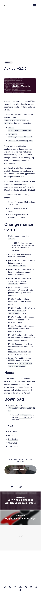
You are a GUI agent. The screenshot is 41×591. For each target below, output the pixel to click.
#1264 (11, 308)
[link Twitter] (5, 587)
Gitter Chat (12, 443)
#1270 (11, 317)
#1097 (11, 358)
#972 (11, 260)
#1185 (11, 335)
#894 (11, 269)
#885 (24, 176)
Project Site (12, 431)
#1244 (11, 326)
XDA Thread (13, 446)
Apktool (8, 62)
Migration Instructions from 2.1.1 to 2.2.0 (19, 190)
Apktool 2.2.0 (13, 405)
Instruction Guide (25, 417)
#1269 (14, 243)
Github (10, 435)
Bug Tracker (13, 439)
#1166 (11, 344)
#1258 (11, 299)
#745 (11, 278)
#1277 (11, 287)
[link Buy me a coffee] (15, 587)
